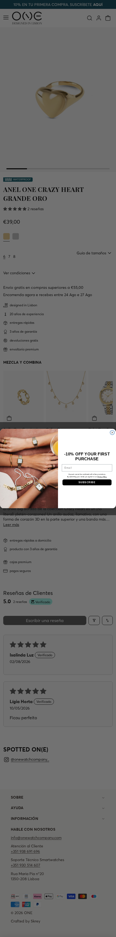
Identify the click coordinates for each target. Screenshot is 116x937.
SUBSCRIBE (87, 482)
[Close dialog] (112, 432)
